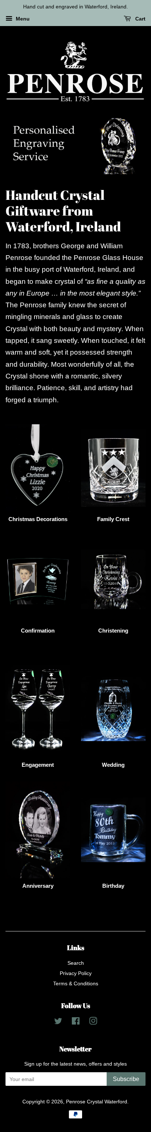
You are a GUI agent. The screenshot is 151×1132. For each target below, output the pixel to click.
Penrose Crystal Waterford (96, 1102)
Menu (22, 19)
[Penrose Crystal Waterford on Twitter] (58, 1023)
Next (130, 146)
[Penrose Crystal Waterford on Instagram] (93, 1023)
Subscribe (126, 1079)
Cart (140, 19)
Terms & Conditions (75, 984)
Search (75, 963)
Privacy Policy (76, 974)
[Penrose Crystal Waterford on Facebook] (75, 1023)
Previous (21, 146)
